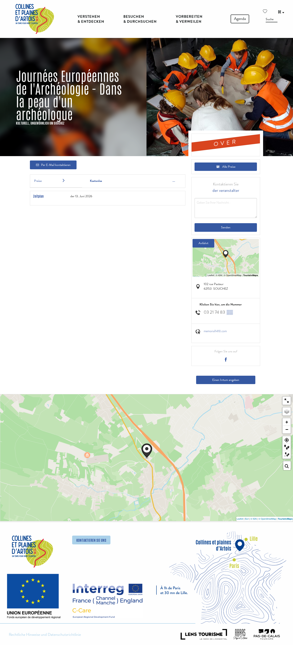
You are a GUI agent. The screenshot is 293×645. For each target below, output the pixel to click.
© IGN (254, 518)
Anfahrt (203, 243)
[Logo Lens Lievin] (203, 634)
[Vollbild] (286, 400)
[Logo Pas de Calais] (267, 634)
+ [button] (286, 422)
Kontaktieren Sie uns (91, 540)
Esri (247, 518)
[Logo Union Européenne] (32, 597)
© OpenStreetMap (267, 518)
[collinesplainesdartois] (35, 19)
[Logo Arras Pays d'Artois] (240, 634)
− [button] (286, 429)
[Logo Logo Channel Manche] (107, 601)
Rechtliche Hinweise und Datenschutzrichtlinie (45, 634)
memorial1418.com (215, 331)
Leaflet (240, 518)
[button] (271, 19)
